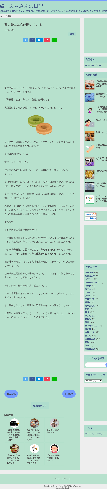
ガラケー (89, 279)
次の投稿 (11, 394)
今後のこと (90, 332)
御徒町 (88, 329)
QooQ (67, 488)
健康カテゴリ (40, 405)
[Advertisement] (40, 63)
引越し (88, 302)
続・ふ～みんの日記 (21, 6)
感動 (87, 309)
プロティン (90, 299)
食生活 (88, 335)
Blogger (67, 479)
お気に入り (90, 276)
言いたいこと (91, 325)
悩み (87, 345)
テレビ (88, 292)
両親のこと (90, 349)
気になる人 (90, 315)
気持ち (88, 319)
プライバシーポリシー (95, 434)
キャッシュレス (92, 282)
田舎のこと (90, 339)
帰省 (87, 312)
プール (88, 296)
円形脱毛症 (90, 305)
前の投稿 (68, 394)
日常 (87, 342)
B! (39, 40)
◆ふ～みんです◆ (93, 65)
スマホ (88, 289)
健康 (72, 34)
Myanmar (89, 272)
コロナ (88, 286)
